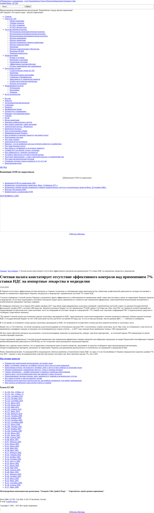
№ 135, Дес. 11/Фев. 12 (14, 394)
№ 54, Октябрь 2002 (13, 459)
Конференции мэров (13, 109)
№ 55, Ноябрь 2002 (12, 457)
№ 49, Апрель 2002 (12, 470)
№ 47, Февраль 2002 (13, 474)
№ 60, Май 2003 (11, 448)
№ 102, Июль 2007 (12, 433)
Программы (14, 90)
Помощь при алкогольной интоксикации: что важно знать (29, 363)
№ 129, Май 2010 (12, 407)
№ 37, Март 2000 (12, 487)
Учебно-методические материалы (23, 81)
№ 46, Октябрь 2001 (13, 476)
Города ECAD (10, 19)
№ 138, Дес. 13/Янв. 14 (14, 392)
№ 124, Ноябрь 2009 (13, 418)
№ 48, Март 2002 (12, 472)
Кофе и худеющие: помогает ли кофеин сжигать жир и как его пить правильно (37, 365)
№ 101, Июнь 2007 (12, 435)
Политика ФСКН (17, 51)
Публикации (15, 88)
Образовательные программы (22, 75)
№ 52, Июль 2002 (12, 463)
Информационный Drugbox (16, 133)
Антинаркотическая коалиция (17, 103)
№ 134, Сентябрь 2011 (14, 396)
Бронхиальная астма (13, 163)
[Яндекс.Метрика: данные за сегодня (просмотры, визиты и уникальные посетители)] (77, 234)
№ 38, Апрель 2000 (12, 485)
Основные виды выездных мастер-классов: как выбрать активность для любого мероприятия (43, 380)
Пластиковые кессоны (14, 137)
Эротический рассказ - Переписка (19, 126)
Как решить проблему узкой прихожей (21, 124)
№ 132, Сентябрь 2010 (14, 401)
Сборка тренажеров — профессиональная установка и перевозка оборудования (37, 372)
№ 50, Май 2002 (11, 468)
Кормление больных (13, 129)
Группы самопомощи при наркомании (25, 66)
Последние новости (10, 358)
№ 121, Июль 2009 (12, 424)
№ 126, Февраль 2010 (13, 414)
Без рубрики (13, 271)
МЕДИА (3, 167)
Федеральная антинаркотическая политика (27, 32)
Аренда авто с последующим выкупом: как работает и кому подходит (33, 374)
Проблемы (14, 47)
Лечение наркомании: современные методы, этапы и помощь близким (34, 370)
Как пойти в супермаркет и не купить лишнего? (25, 148)
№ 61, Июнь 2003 (12, 446)
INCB (7, 118)
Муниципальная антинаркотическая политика (29, 36)
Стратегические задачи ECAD (22, 71)
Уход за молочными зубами (16, 131)
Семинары (9, 105)
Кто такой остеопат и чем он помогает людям (23, 378)
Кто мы (8, 98)
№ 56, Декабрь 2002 (13, 455)
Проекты (8, 107)
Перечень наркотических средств (18, 122)
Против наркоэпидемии (19, 45)
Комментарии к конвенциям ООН (19, 192)
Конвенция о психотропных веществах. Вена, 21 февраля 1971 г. (31, 185)
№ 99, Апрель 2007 (12, 437)
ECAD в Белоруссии (18, 27)
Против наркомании (18, 38)
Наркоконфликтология (14, 86)
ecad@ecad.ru (11, 502)
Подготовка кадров (13, 68)
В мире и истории (17, 58)
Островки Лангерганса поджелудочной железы (24, 155)
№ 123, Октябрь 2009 (13, 420)
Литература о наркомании (15, 111)
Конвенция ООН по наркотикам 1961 (20, 183)
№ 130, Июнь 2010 (12, 405)
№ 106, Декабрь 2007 (13, 427)
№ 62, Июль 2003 (12, 444)
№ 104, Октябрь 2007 (13, 431)
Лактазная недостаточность (16, 142)
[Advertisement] (73, 214)
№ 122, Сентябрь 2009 (14, 422)
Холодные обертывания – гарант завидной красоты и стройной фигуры (34, 157)
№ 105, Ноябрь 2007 (13, 429)
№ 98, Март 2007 (12, 440)
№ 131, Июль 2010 (12, 403)
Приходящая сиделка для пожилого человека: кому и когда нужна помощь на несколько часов (43, 367)
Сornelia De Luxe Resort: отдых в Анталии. (22, 150)
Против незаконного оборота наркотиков (26, 42)
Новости (8, 101)
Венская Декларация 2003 (15, 190)
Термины (13, 92)
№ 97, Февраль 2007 (13, 442)
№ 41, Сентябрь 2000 (13, 483)
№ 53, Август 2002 (12, 461)
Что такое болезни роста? (15, 146)
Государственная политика (16, 29)
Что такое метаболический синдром (19, 159)
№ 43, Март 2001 (12, 481)
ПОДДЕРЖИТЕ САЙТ (9, 196)
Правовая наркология (18, 53)
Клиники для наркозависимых (17, 114)
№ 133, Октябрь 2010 (13, 398)
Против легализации (18, 83)
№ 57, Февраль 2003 (13, 453)
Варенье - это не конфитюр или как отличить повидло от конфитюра (33, 144)
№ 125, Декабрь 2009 (13, 416)
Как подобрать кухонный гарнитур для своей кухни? (26, 135)
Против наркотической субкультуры (24, 49)
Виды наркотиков (12, 120)
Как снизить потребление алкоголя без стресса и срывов (28, 383)
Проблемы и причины (19, 60)
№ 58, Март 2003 (12, 450)
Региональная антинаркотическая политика (27, 34)
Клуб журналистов (12, 94)
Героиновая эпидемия (19, 62)
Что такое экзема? (12, 139)
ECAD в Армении (17, 25)
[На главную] (38, 3)
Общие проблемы (17, 21)
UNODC (8, 116)
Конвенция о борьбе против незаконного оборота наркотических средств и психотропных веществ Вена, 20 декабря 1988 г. (55, 187)
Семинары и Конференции (21, 77)
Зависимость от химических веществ (25, 79)
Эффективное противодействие (23, 64)
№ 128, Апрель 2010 (13, 409)
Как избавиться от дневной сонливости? (21, 152)
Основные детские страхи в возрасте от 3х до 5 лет (26, 161)
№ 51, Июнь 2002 (12, 465)
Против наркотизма (18, 40)
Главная (8, 16)
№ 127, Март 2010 (12, 411)
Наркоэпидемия (11, 55)
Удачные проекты (17, 23)
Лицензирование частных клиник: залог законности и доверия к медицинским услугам (41, 376)
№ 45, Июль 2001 (12, 478)
